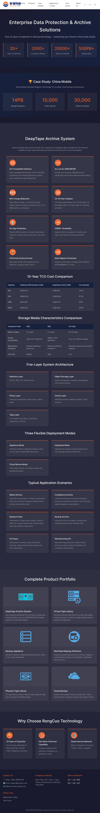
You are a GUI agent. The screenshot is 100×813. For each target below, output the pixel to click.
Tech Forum (7, 800)
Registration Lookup (10, 797)
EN (95, 4)
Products (31, 3)
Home (23, 3)
